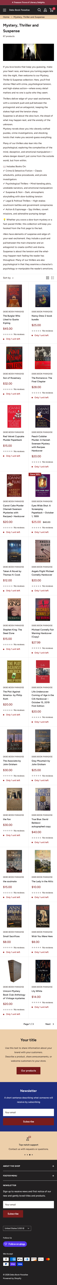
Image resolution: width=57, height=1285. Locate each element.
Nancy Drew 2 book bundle (42, 317)
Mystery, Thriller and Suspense (29, 17)
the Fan (7, 819)
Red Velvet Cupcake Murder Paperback (13, 438)
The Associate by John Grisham (12, 762)
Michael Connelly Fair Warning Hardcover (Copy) (43, 633)
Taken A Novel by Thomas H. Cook (12, 573)
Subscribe (28, 1121)
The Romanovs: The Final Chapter (42, 380)
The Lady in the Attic (42, 881)
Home (6, 17)
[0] (51, 10)
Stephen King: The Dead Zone (12, 631)
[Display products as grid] (47, 277)
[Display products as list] (52, 277)
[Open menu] (4, 10)
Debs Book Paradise (13, 311)
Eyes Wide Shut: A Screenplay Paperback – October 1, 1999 (43, 511)
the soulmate (10, 881)
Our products (28, 1070)
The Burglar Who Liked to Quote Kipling (11, 319)
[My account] (45, 10)
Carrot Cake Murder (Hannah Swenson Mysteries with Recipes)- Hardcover (13, 511)
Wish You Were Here (42, 936)
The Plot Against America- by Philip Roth (12, 695)
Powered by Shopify (12, 1278)
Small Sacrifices (11, 936)
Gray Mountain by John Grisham (41, 762)
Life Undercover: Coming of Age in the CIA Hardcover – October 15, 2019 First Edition (43, 698)
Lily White (37, 991)
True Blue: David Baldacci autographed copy (41, 823)
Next (48, 1024)
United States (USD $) (14, 1228)
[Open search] (39, 10)
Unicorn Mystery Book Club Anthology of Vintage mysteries (14, 995)
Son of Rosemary (12, 378)
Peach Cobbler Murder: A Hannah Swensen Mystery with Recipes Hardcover (41, 443)
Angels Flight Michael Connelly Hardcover (43, 573)
